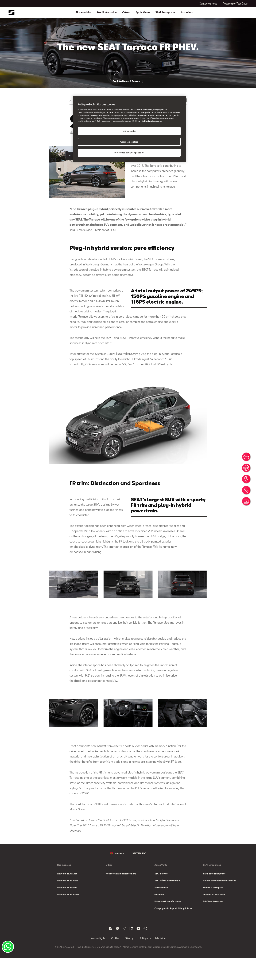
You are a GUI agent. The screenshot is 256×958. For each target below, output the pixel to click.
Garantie (159, 894)
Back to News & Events (127, 81)
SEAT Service (161, 873)
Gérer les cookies (129, 142)
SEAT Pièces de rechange (167, 880)
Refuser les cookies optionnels (129, 152)
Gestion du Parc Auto (214, 894)
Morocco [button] (119, 853)
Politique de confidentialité (152, 938)
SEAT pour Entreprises (214, 873)
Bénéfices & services (213, 901)
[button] (73, 584)
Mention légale (98, 938)
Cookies (115, 938)
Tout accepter (129, 131)
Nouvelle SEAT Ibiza (67, 887)
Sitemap (129, 938)
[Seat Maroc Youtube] (138, 928)
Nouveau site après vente (167, 901)
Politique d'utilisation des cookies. (148, 121)
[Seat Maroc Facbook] (110, 928)
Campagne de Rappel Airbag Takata (173, 908)
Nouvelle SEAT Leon (67, 873)
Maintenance (161, 887)
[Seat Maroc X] (117, 928)
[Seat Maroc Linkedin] (131, 928)
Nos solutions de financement (121, 873)
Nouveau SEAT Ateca (67, 880)
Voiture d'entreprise (213, 887)
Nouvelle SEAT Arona (68, 894)
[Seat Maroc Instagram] (124, 928)
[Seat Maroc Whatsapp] (145, 928)
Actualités (187, 12)
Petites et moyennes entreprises (219, 880)
